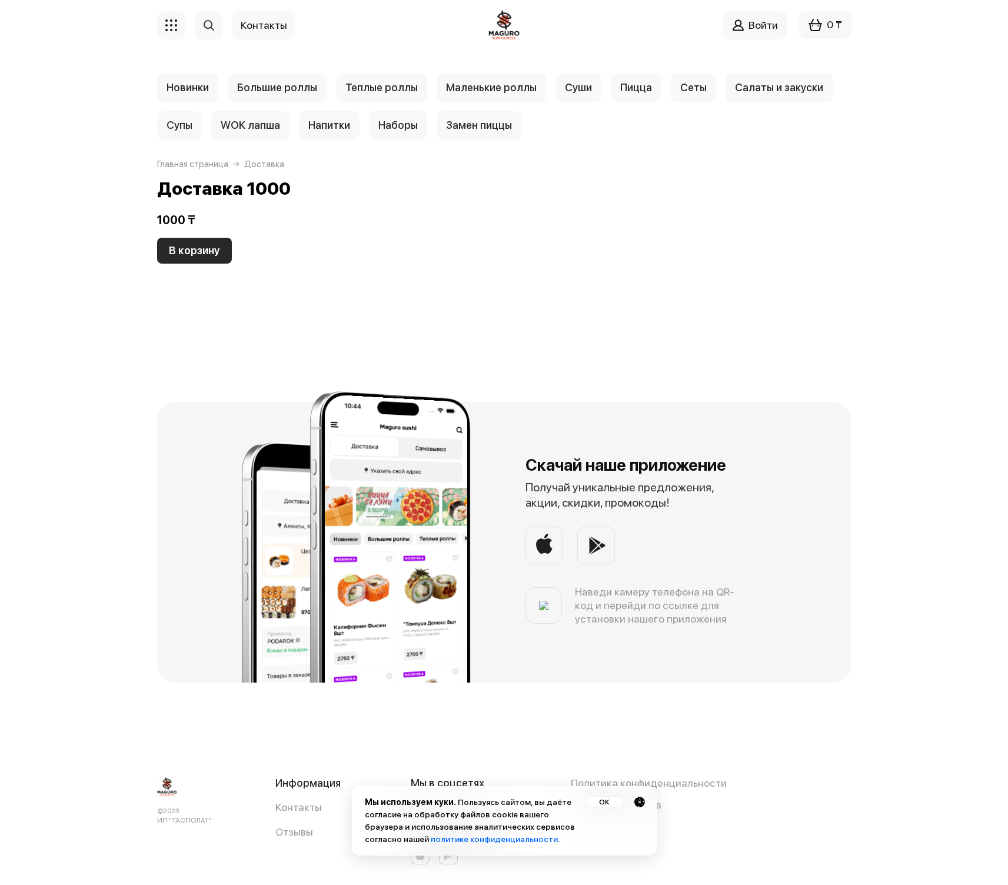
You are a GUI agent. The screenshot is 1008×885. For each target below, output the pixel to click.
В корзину (194, 250)
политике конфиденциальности (494, 839)
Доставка (264, 164)
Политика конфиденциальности (649, 783)
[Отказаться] (640, 802)
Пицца (636, 87)
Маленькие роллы (491, 87)
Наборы (398, 125)
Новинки (188, 87)
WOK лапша (250, 125)
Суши (578, 87)
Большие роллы (277, 87)
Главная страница (192, 164)
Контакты (298, 807)
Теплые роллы (381, 87)
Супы (179, 125)
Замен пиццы (479, 125)
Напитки (329, 125)
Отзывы (294, 832)
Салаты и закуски (779, 87)
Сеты (693, 87)
